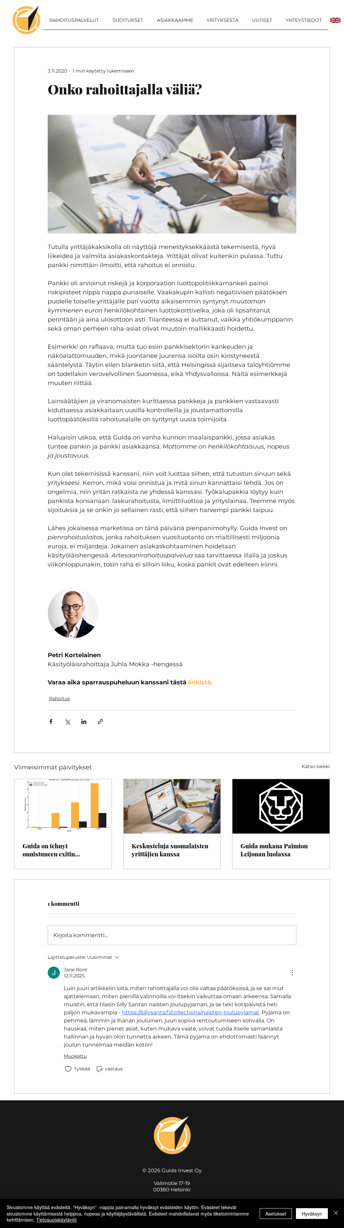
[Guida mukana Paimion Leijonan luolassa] (281, 806)
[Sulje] (336, 1213)
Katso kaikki (316, 766)
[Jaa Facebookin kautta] (51, 721)
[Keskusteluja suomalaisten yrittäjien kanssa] (172, 806)
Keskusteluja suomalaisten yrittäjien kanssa (170, 850)
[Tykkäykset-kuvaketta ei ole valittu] (68, 1069)
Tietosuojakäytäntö (56, 1219)
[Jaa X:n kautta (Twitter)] (67, 721)
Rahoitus (59, 698)
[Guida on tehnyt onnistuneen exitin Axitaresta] (63, 806)
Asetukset (275, 1213)
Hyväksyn (312, 1213)
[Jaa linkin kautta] (100, 721)
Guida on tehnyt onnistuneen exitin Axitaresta (49, 850)
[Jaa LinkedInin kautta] (84, 721)
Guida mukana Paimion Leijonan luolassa (274, 850)
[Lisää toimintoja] (292, 973)
